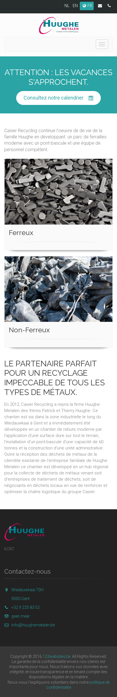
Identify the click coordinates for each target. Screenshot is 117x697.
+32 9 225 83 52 (25, 607)
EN (75, 5)
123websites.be (56, 656)
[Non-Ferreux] (58, 289)
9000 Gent (20, 598)
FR (89, 5)
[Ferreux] (58, 192)
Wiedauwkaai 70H (27, 590)
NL (66, 5)
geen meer (20, 616)
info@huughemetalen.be (33, 625)
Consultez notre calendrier (53, 98)
